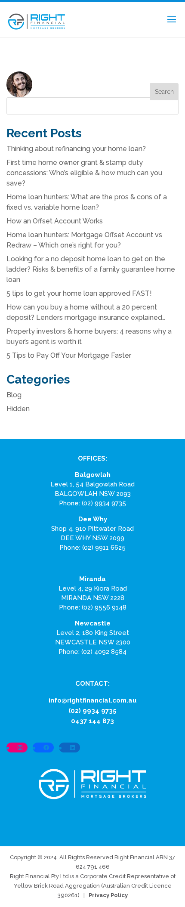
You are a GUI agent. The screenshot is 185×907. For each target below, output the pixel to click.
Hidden (18, 409)
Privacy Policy (108, 895)
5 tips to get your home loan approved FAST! (79, 293)
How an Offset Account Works (54, 221)
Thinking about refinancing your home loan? (76, 149)
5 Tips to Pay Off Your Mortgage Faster (68, 355)
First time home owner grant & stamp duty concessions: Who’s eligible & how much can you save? (84, 172)
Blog (14, 395)
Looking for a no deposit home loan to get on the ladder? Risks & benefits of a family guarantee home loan (90, 269)
